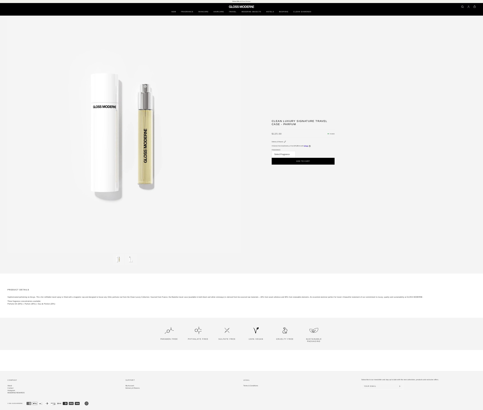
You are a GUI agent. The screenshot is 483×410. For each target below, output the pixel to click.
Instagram (11, 390)
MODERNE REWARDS (16, 393)
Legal (246, 380)
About (10, 386)
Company (12, 380)
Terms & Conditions (250, 386)
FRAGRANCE (276, 150)
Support (130, 380)
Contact (10, 388)
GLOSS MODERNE (17, 403)
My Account (130, 386)
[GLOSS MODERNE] (241, 7)
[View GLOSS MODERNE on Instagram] (86, 403)
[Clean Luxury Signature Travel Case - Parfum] (118, 259)
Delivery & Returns (277, 141)
